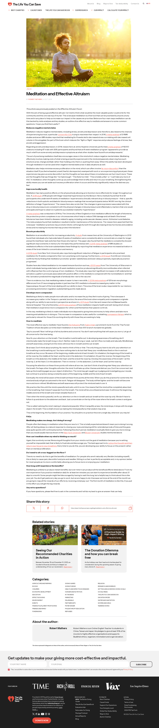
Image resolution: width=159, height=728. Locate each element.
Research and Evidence (106, 586)
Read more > (68, 567)
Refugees (68, 611)
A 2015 (92, 243)
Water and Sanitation (106, 600)
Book (84, 704)
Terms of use (128, 702)
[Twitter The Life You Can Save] (33, 714)
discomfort (114, 168)
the (70, 325)
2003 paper (96, 265)
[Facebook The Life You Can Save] (36, 714)
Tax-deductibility (122, 4)
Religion (101, 583)
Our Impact (99, 10)
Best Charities (17, 10)
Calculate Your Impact (118, 10)
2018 (35, 196)
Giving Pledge (70, 586)
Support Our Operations (108, 705)
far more (105, 168)
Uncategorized (104, 597)
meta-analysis (113, 134)
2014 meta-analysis (98, 280)
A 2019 (29, 253)
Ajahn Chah (90, 325)
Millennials (69, 600)
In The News (69, 595)
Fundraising (37, 611)
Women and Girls (104, 603)
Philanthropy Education (74, 609)
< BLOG (29, 89)
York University (74, 432)
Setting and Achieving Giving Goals (112, 589)
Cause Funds (36, 10)
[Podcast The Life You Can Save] (49, 714)
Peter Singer (70, 606)
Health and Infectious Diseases (77, 589)
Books (35, 586)
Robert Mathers (35, 99)
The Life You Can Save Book (57, 10)
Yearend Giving (103, 606)
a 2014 (61, 305)
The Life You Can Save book (108, 595)
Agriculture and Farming (42, 583)
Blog (98, 4)
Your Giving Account (107, 708)
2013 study (105, 256)
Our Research (81, 10)
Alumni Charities (105, 717)
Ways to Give (108, 4)
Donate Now (41, 720)
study (39, 196)
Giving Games (70, 583)
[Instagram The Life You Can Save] (46, 714)
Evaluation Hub (80, 707)
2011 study (84, 302)
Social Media (103, 592)
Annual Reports (80, 716)
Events (35, 603)
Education (36, 595)
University (95, 432)
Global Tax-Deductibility (108, 711)
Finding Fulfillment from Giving (44, 606)
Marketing (69, 597)
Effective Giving (38, 597)
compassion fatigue (115, 314)
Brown (88, 432)
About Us (90, 4)
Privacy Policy (128, 669)
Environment (37, 600)
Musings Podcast (81, 713)
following (76, 325)
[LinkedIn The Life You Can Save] (39, 714)
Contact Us (135, 4)
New (66, 432)
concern (61, 134)
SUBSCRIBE (141, 664)
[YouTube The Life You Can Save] (42, 714)
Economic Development (41, 592)
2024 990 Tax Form (130, 710)
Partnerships (70, 603)
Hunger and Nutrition (73, 592)
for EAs (68, 134)
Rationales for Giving (82, 710)
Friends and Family (39, 609)
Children (35, 589)
